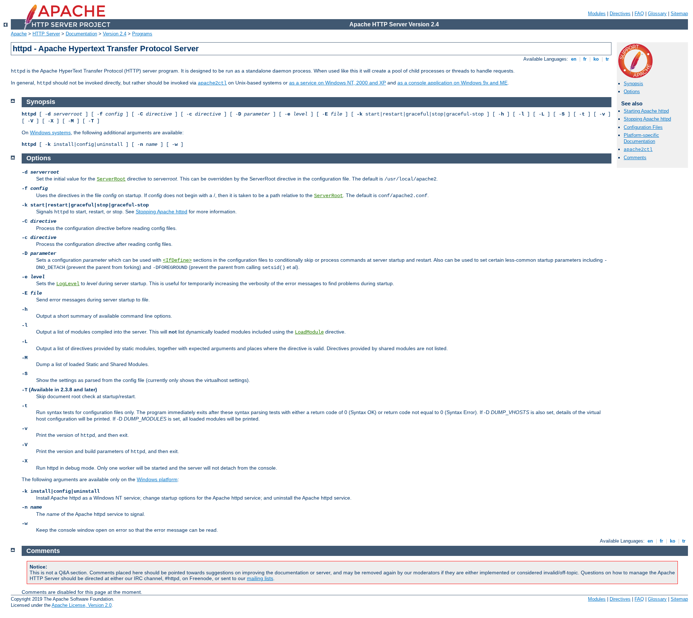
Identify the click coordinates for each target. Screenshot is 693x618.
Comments (635, 157)
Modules (597, 13)
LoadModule (309, 332)
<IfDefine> (177, 260)
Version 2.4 (114, 33)
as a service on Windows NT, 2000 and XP (337, 83)
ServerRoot (111, 179)
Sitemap (679, 13)
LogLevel (67, 284)
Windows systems (50, 132)
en (574, 59)
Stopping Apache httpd (647, 119)
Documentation (81, 33)
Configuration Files (643, 127)
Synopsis (633, 83)
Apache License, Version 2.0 (82, 605)
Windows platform (157, 479)
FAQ (639, 13)
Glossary (657, 13)
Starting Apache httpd (646, 111)
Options (632, 91)
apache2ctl (212, 83)
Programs (142, 33)
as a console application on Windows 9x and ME (452, 83)
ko (596, 59)
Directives (620, 13)
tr (607, 59)
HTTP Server (46, 33)
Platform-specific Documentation (641, 138)
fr (585, 59)
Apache (19, 33)
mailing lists (260, 578)
